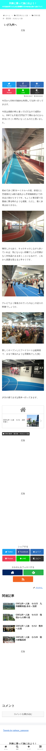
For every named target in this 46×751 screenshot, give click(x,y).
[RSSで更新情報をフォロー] (23, 579)
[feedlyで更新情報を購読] (33, 572)
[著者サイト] (12, 572)
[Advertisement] (23, 55)
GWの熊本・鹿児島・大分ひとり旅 (17, 434)
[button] (41, 418)
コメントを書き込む (23, 714)
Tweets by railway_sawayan (16, 730)
